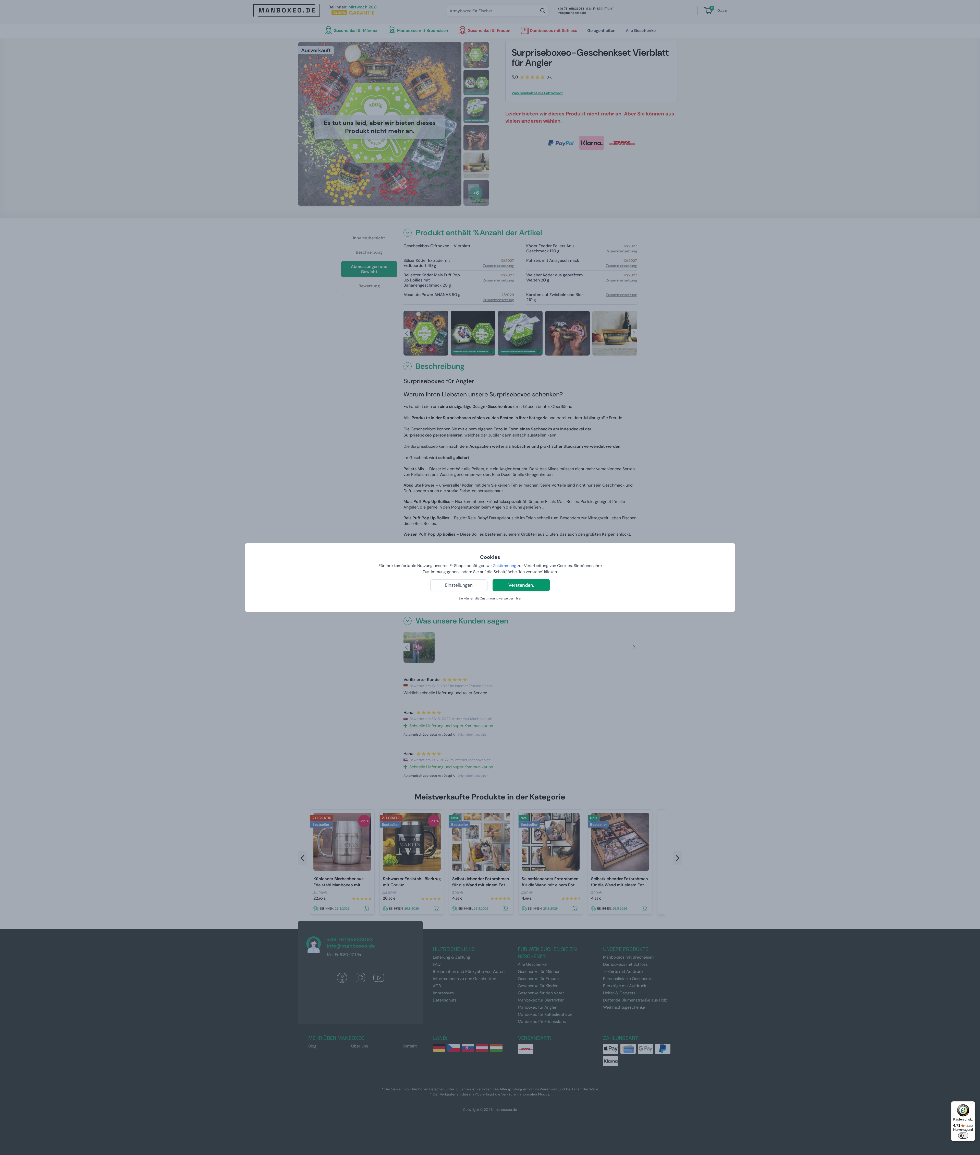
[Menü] (972, 1104)
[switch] (963, 1136)
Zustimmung (504, 565)
